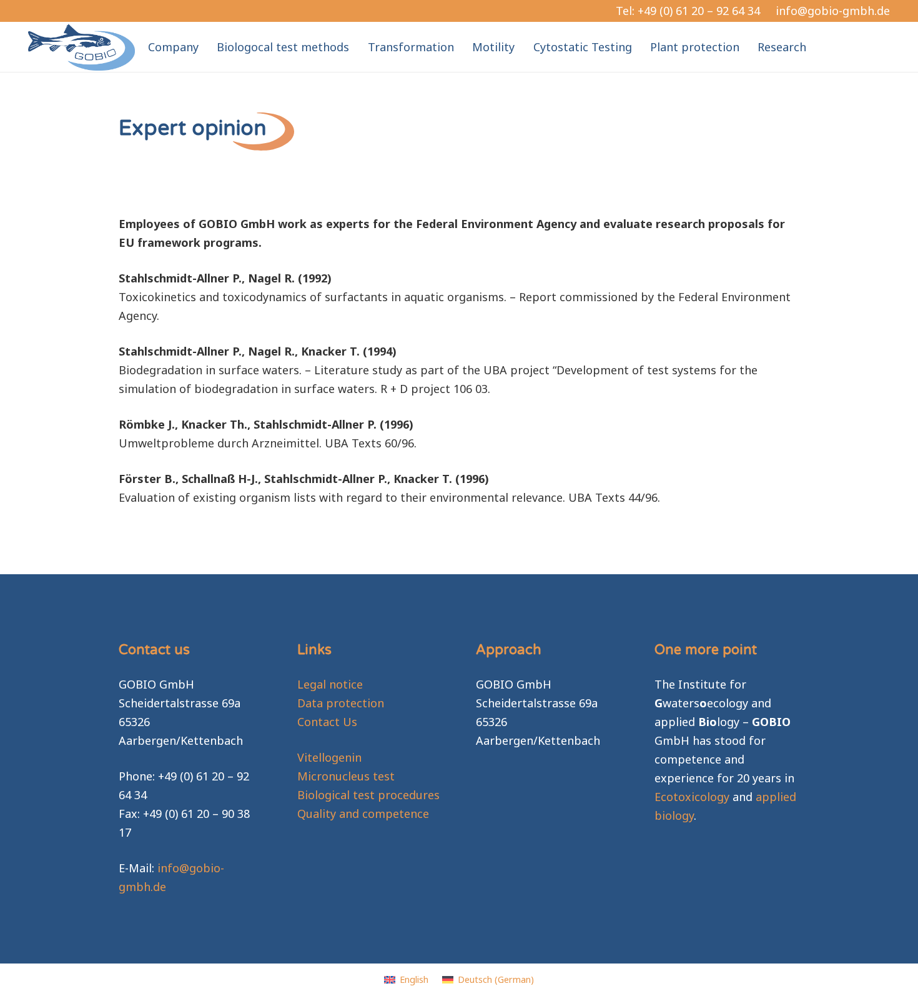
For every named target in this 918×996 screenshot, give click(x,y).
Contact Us (327, 721)
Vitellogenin (329, 757)
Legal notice (330, 684)
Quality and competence (363, 813)
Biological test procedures (368, 794)
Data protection (340, 702)
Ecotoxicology (691, 796)
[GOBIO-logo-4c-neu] (81, 47)
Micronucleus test (346, 776)
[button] (816, 47)
